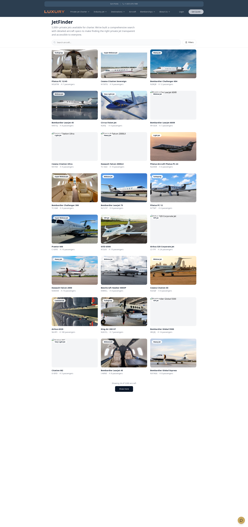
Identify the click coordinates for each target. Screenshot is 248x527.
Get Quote (196, 11)
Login (181, 11)
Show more (124, 389)
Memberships (146, 11)
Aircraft (132, 11)
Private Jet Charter (78, 11)
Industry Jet (99, 11)
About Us (163, 11)
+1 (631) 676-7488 (131, 4)
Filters (191, 42)
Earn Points (114, 4)
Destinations (116, 11)
